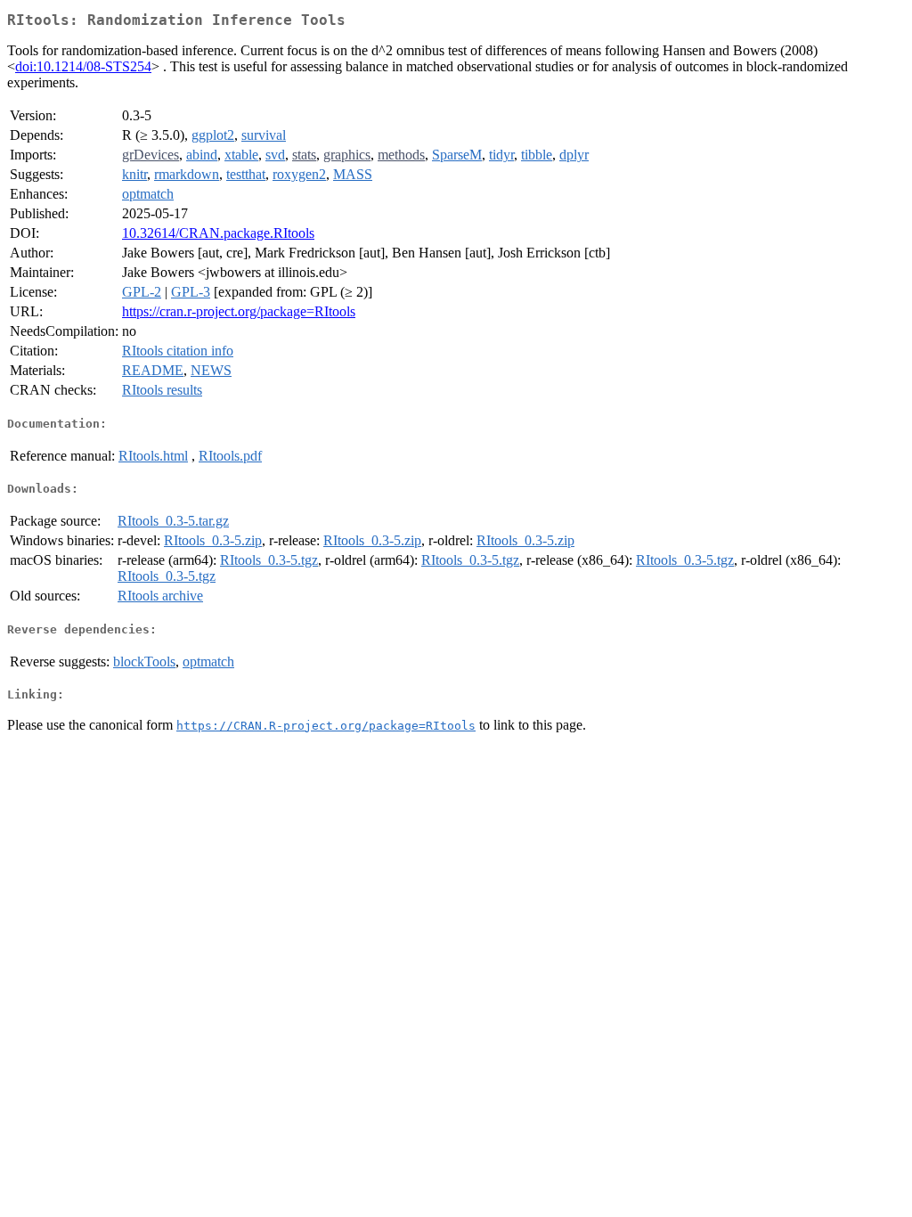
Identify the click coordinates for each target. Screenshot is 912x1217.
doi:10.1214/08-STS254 (83, 66)
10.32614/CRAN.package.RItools (218, 233)
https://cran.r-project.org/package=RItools (238, 311)
